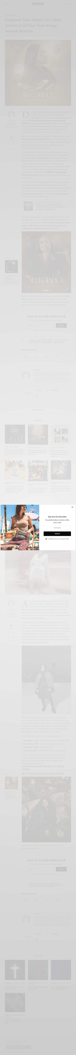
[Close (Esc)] (72, 508)
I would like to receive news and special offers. (58, 538)
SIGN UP (57, 533)
